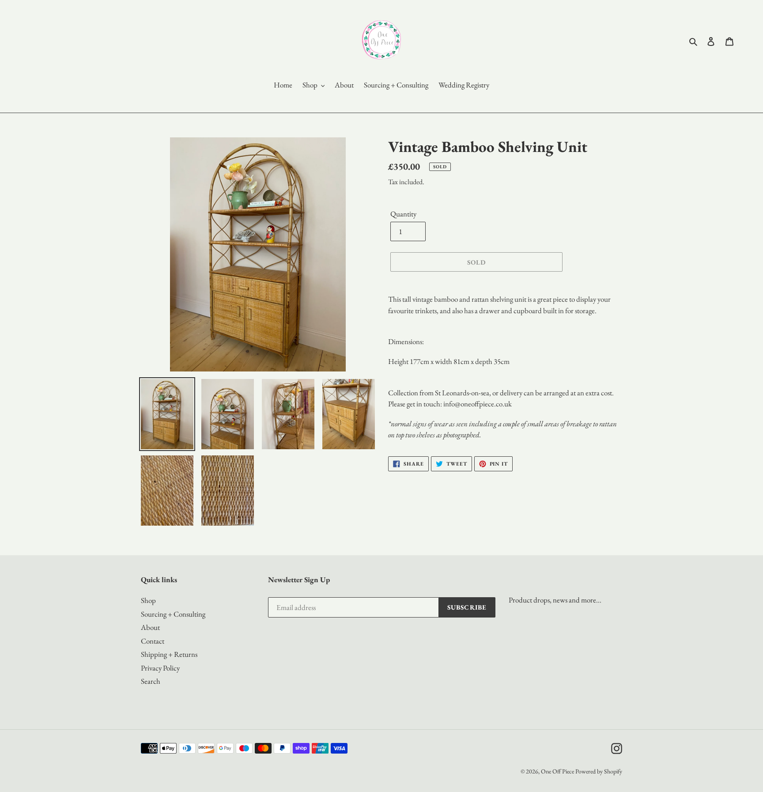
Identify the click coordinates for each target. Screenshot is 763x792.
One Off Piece (557, 771)
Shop (148, 600)
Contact (152, 641)
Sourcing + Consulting (173, 614)
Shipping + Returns (169, 654)
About (150, 627)
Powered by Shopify (598, 771)
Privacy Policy (160, 668)
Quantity (403, 214)
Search (150, 681)
